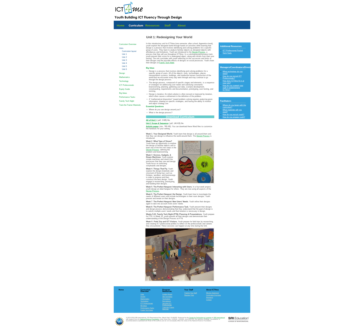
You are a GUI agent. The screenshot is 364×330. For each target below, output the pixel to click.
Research (209, 297)
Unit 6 (124, 69)
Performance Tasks (127, 97)
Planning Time (189, 295)
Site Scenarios (167, 296)
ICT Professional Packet (233, 50)
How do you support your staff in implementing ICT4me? (233, 87)
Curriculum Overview (127, 44)
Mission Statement (212, 293)
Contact (209, 300)
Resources (152, 25)
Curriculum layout (129, 51)
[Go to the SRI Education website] (238, 321)
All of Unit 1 (151, 120)
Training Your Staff (190, 293)
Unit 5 (124, 66)
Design (122, 73)
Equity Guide (124, 89)
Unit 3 (124, 60)
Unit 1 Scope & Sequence (157, 123)
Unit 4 (124, 63)
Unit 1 (124, 54)
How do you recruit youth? (233, 114)
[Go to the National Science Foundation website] (119, 325)
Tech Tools (227, 53)
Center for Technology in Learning (200, 317)
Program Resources (167, 290)
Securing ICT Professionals (167, 304)
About (181, 25)
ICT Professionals (126, 85)
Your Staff (188, 290)
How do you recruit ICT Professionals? (232, 77)
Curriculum (136, 25)
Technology (124, 81)
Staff (167, 25)
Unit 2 (124, 57)
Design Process (198, 52)
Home (121, 25)
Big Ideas (123, 93)
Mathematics (124, 77)
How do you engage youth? (234, 117)
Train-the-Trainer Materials (130, 105)
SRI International (219, 317)
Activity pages (152, 126)
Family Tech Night (126, 101)
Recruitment (166, 301)
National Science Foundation (149, 319)
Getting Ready (167, 294)
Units (121, 48)
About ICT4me (212, 290)
